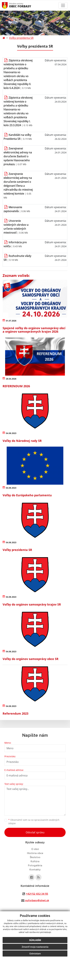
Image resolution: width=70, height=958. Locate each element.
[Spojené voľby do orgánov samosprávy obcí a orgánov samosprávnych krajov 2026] (35, 298)
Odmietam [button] (35, 953)
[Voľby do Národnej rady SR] (35, 411)
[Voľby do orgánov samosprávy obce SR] (35, 629)
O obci (35, 849)
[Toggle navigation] (63, 5)
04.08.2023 (11, 433)
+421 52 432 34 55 (37, 894)
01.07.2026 (11, 320)
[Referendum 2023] (35, 684)
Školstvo (35, 857)
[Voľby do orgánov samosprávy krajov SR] (35, 575)
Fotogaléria (35, 865)
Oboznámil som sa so (33, 821)
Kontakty (35, 869)
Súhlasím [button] (35, 940)
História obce (35, 853)
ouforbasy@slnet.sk (37, 900)
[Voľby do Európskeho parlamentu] (35, 466)
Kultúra (35, 861)
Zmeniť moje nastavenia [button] (35, 946)
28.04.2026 (11, 378)
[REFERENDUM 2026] (35, 357)
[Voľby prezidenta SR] (35, 520)
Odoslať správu (35, 832)
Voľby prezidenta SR (21, 38)
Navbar (7, 5)
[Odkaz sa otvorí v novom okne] (31, 877)
